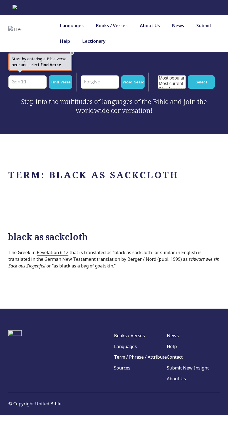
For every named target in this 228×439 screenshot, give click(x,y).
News (178, 26)
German (52, 259)
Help (65, 41)
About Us (150, 26)
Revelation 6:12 (52, 252)
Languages (72, 26)
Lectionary (94, 41)
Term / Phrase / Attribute (140, 357)
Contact (175, 357)
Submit (204, 26)
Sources (122, 368)
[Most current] (171, 84)
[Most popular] (171, 78)
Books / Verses (112, 26)
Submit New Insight (188, 368)
